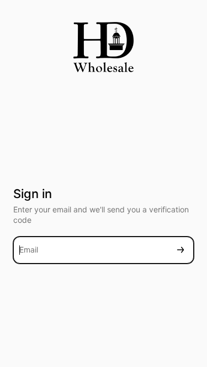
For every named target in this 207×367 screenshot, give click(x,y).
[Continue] (180, 250)
